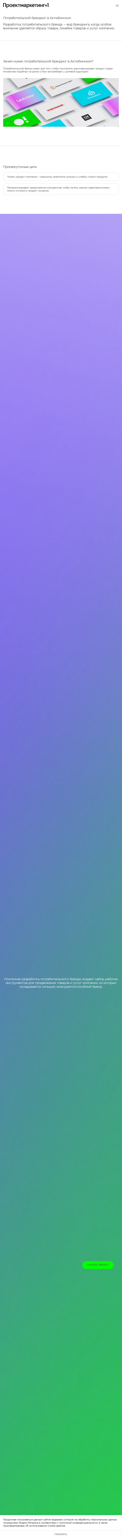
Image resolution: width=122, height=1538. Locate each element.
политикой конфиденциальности (78, 1522)
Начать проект (98, 1265)
